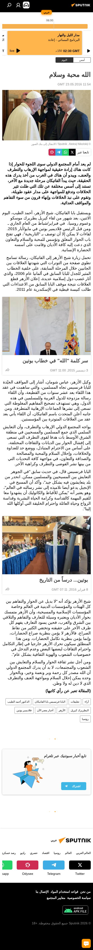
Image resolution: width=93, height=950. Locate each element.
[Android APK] (75, 910)
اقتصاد (45, 853)
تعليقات (75, 701)
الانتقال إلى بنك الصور (43, 144)
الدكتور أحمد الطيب (18, 701)
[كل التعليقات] (86, 943)
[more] (7, 369)
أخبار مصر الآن (45, 710)
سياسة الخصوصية (79, 898)
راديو (23, 853)
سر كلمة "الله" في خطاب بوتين (55, 360)
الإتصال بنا (42, 891)
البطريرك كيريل (80, 710)
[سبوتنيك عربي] (81, 7)
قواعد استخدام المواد (64, 891)
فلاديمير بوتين (24, 710)
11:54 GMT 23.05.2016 (74, 84)
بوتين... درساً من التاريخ (63, 580)
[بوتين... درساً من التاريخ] (46, 545)
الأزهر (62, 710)
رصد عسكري (8, 853)
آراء (87, 701)
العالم (68, 853)
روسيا (85, 719)
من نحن (85, 891)
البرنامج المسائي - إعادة (64, 40)
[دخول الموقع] (18, 5)
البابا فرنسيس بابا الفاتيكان (50, 701)
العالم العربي (83, 853)
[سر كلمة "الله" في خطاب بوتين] (46, 326)
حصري (33, 853)
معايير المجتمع (56, 898)
